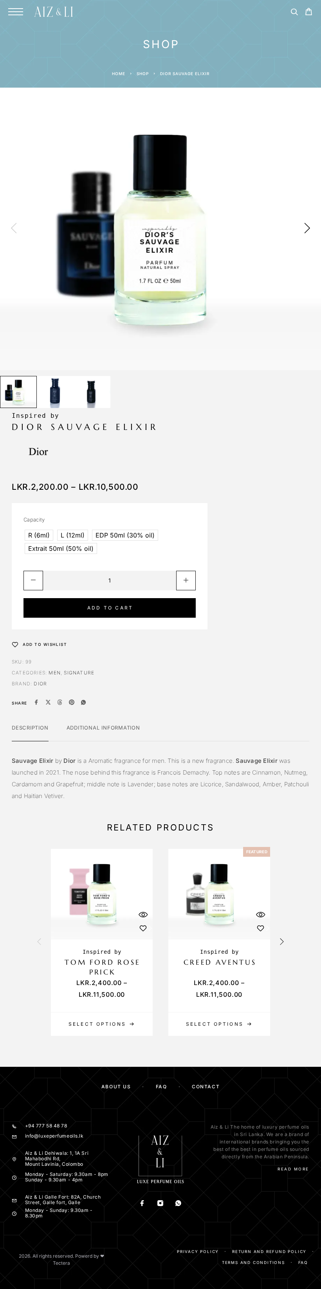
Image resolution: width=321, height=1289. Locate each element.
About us (116, 1086)
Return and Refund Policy (269, 1251)
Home (118, 73)
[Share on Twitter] (48, 703)
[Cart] (309, 13)
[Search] (294, 13)
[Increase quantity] (186, 580)
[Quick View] (143, 914)
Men (55, 673)
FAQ (161, 1086)
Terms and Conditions (253, 1262)
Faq (303, 1262)
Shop (143, 73)
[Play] (18, 392)
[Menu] (15, 11)
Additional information (103, 728)
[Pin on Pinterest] (72, 703)
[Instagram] (160, 1203)
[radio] (39, 535)
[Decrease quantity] (33, 580)
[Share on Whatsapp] (83, 703)
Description (30, 728)
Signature (79, 673)
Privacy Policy (198, 1251)
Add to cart (110, 608)
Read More (293, 1169)
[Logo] (53, 12)
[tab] (30, 732)
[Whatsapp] (179, 1203)
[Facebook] (142, 1203)
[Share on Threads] (60, 703)
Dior (40, 684)
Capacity (34, 519)
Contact (206, 1086)
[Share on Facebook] (36, 703)
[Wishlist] (143, 928)
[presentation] (13, 229)
